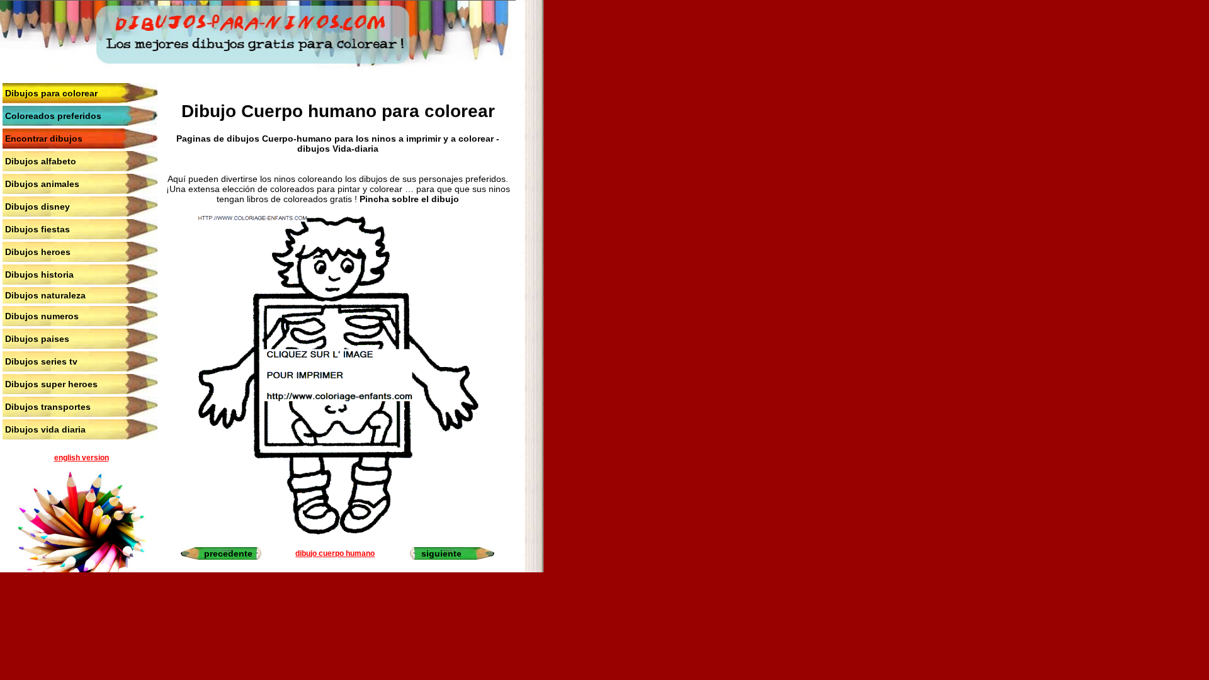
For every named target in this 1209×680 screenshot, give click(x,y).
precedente (228, 553)
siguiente (441, 553)
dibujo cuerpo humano (335, 553)
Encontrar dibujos (43, 138)
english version (81, 457)
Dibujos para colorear (51, 93)
